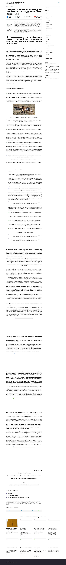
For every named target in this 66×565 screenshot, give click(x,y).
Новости (47, 26)
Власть (19, 501)
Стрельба (30, 503)
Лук (20, 502)
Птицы (36, 502)
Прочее (47, 39)
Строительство (49, 50)
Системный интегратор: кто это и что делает (26, 548)
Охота (28, 502)
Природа (32, 502)
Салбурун (13, 503)
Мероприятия (49, 24)
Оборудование (49, 28)
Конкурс (16, 502)
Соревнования (21, 503)
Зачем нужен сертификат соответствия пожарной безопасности (40, 549)
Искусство (9, 502)
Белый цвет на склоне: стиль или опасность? (39, 529)
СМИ (17, 503)
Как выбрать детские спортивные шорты (11, 529)
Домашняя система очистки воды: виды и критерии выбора (53, 529)
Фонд (8, 504)
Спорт (26, 503)
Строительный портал (15, 2)
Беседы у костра (14, 501)
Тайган (34, 503)
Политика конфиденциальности (52, 78)
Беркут (8, 501)
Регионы (8, 503)
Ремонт (47, 41)
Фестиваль (39, 503)
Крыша (47, 22)
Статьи (47, 48)
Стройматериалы (49, 52)
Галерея (47, 18)
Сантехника (48, 43)
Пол (47, 37)
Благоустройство (49, 13)
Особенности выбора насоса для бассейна (53, 548)
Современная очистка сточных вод (52, 72)
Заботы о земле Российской (27, 501)
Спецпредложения (50, 45)
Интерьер (48, 20)
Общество (24, 502)
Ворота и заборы (49, 15)
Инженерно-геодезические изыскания (23, 529)
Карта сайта (47, 77)
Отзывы (47, 33)
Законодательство (36, 501)
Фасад (47, 54)
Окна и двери (49, 30)
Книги (13, 502)
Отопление (48, 35)
